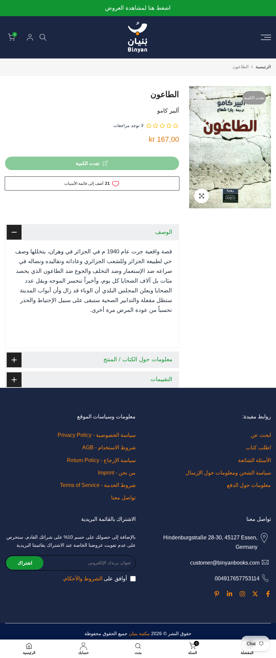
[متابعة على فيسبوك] (268, 594)
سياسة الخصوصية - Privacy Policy (97, 435)
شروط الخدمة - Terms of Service (98, 485)
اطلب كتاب (258, 447)
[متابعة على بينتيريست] (217, 594)
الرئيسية (263, 67)
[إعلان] (138, 8)
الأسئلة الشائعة (254, 460)
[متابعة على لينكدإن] (230, 594)
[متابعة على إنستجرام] (242, 594)
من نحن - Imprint (117, 473)
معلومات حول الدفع (249, 485)
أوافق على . (95, 578)
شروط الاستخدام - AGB (109, 447)
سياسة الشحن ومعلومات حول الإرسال (228, 473)
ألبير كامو (168, 111)
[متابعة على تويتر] (255, 594)
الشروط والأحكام (83, 578)
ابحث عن (261, 435)
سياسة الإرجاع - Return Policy (101, 460)
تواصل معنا (123, 497)
